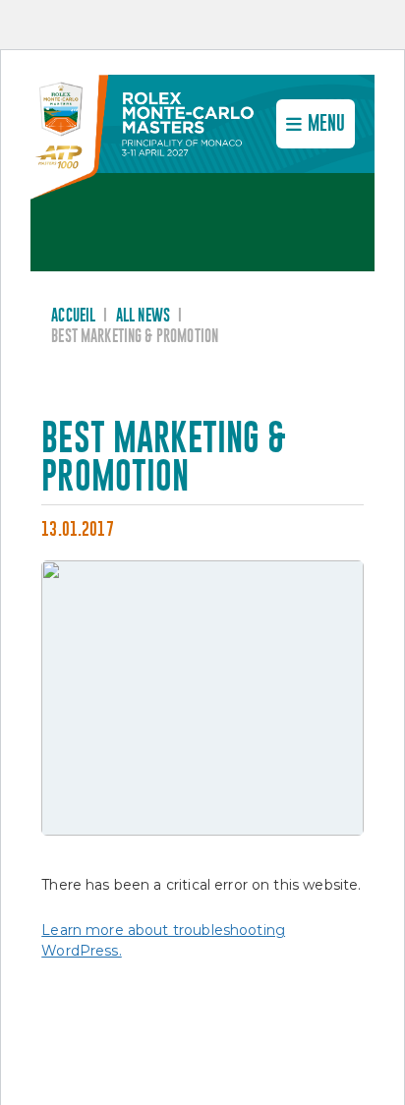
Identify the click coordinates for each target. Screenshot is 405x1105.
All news (143, 316)
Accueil (73, 316)
